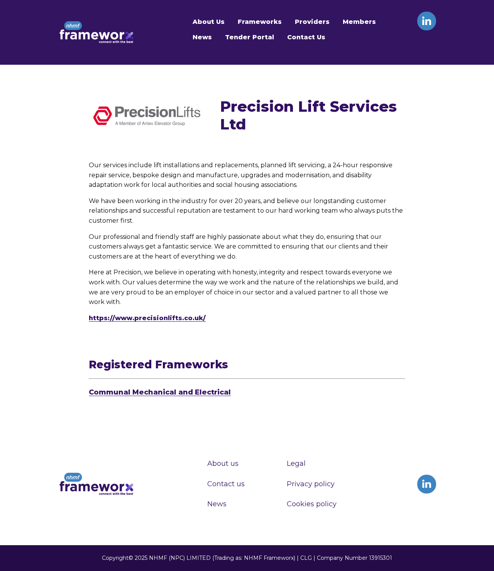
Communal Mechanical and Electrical (160, 392)
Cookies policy (312, 504)
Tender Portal (249, 37)
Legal (296, 463)
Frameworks (260, 21)
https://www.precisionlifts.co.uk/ (147, 318)
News (202, 37)
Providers (312, 21)
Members (359, 21)
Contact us (226, 484)
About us (223, 463)
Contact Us (306, 37)
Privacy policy (311, 484)
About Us (209, 21)
